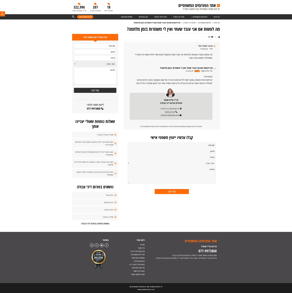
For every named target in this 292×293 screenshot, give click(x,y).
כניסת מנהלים (139, 261)
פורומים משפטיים (204, 22)
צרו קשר (141, 248)
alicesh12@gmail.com (170, 115)
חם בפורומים (143, 17)
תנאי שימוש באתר (138, 274)
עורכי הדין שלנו (178, 17)
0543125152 (170, 112)
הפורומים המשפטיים (199, 17)
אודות (142, 244)
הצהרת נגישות (139, 271)
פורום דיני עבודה (189, 22)
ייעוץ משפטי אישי (85, 17)
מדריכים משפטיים (138, 254)
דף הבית (217, 17)
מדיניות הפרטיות (138, 267)
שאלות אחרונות (126, 17)
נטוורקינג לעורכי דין (137, 264)
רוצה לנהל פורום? (160, 17)
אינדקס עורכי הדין (138, 251)
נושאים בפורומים (138, 258)
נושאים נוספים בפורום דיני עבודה (95, 223)
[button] (2, 13)
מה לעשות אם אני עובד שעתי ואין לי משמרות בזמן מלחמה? (157, 22)
